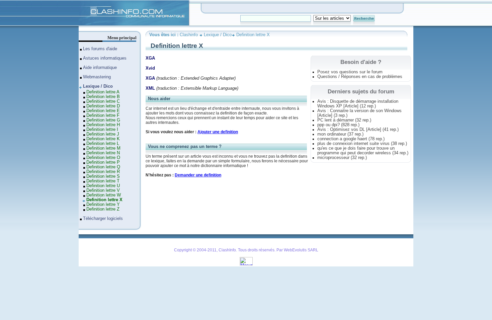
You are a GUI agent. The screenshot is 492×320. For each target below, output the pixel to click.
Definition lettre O (103, 157)
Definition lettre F (102, 115)
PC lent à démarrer (344, 120)
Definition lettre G (103, 120)
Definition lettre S (103, 176)
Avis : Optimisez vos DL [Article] (358, 129)
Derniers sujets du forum (361, 91)
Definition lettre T (102, 181)
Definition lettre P (103, 162)
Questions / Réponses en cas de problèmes (359, 76)
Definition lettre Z (102, 209)
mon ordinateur (340, 134)
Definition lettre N (103, 153)
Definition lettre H (103, 125)
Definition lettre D (103, 106)
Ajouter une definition (217, 132)
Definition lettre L (102, 143)
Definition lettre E (103, 110)
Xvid (150, 68)
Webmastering (97, 77)
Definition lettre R (103, 171)
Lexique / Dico (218, 34)
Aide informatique (100, 67)
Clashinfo (87, 2)
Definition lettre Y (103, 204)
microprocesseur (342, 157)
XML (150, 88)
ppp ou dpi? (338, 125)
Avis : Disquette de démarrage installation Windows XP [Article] (357, 103)
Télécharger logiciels (103, 218)
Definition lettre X (253, 34)
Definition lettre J (102, 134)
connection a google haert (351, 139)
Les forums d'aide (100, 49)
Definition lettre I (102, 129)
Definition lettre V (103, 190)
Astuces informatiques (105, 58)
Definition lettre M (103, 148)
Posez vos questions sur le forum (350, 72)
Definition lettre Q (103, 167)
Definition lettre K (103, 139)
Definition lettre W (103, 195)
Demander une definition (198, 175)
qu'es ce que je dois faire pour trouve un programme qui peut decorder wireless (362, 150)
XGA (150, 58)
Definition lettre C (103, 101)
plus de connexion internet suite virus (362, 143)
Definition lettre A (102, 92)
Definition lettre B (103, 96)
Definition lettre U (103, 185)
